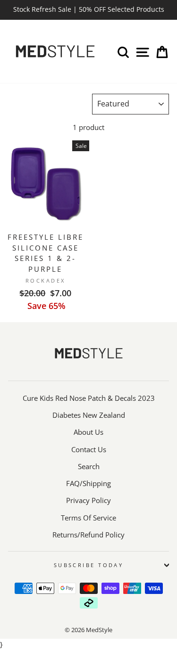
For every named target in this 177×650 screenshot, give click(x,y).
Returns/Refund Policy (88, 534)
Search (89, 466)
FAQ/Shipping (88, 483)
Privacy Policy (88, 500)
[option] (88, 10)
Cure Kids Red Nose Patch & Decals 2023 (89, 398)
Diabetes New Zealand (88, 415)
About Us (88, 432)
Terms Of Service (88, 517)
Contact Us (88, 449)
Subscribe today (89, 565)
